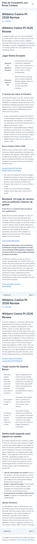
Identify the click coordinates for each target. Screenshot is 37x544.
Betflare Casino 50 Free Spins (11, 170)
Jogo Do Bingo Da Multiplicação (12, 361)
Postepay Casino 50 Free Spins (12, 358)
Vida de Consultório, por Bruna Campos (15, 4)
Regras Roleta (6, 286)
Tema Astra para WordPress (26, 540)
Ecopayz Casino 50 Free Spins (12, 168)
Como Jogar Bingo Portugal (11, 284)
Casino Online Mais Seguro (10, 241)
